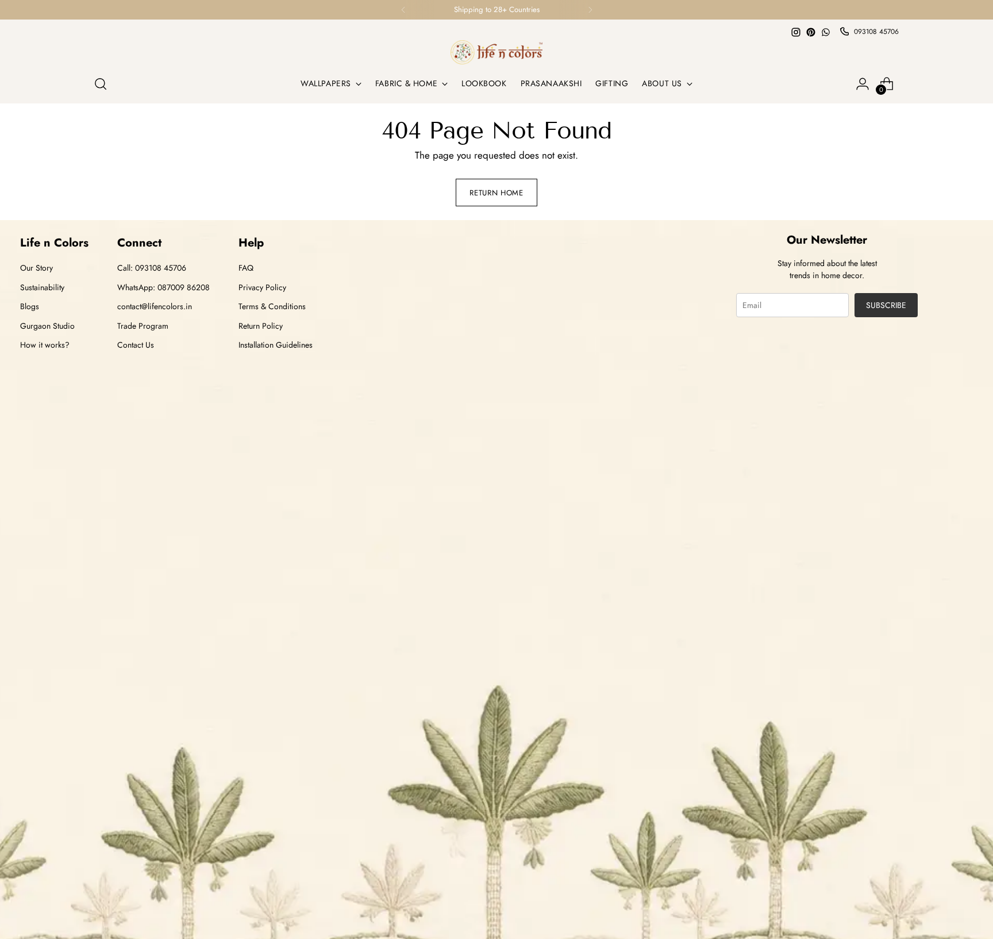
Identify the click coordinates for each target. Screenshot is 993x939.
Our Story (36, 268)
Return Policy (260, 326)
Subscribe (886, 305)
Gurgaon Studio (47, 326)
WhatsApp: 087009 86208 (163, 287)
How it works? (45, 345)
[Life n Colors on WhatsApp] (826, 32)
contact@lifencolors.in (154, 306)
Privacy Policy (262, 287)
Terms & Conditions (272, 306)
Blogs (29, 306)
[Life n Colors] (496, 52)
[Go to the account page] (862, 83)
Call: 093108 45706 (151, 268)
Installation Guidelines (275, 345)
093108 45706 (876, 31)
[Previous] (403, 10)
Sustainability (42, 287)
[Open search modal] (100, 83)
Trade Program (142, 326)
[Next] (590, 10)
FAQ (245, 268)
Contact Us (135, 345)
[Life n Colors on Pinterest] (811, 32)
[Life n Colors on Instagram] (796, 32)
